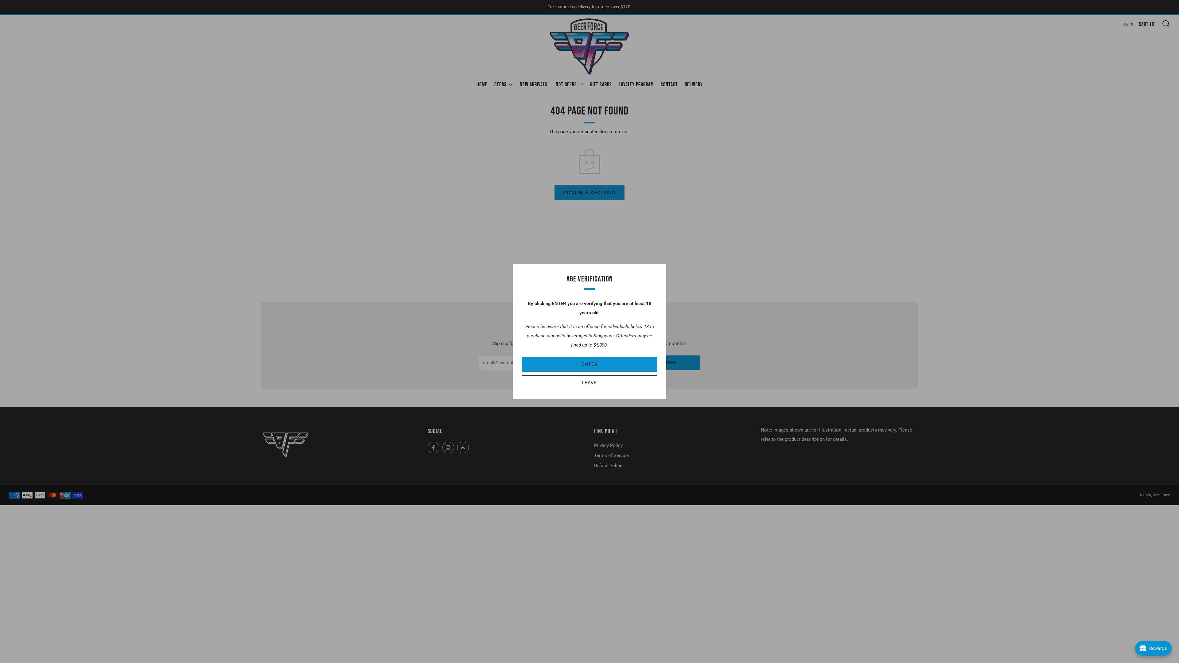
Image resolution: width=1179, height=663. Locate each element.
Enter (589, 364)
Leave (589, 383)
